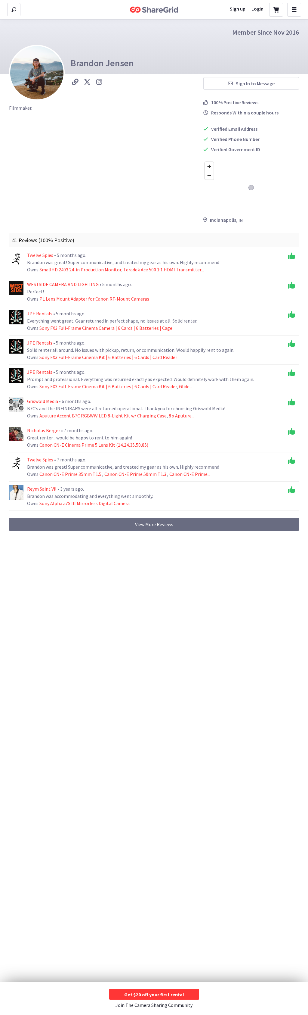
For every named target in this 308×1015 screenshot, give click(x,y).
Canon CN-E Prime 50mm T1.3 (135, 474)
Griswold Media (43, 401)
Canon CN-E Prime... (189, 474)
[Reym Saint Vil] (16, 492)
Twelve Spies (40, 255)
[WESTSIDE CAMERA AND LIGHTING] (16, 288)
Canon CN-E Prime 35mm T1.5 (70, 474)
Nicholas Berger (44, 430)
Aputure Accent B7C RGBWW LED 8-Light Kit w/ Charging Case (103, 416)
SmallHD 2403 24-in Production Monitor (80, 270)
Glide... (185, 386)
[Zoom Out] (209, 175)
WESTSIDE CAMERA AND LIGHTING (63, 284)
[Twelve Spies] (16, 258)
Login (257, 9)
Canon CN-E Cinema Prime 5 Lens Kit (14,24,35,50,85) (93, 445)
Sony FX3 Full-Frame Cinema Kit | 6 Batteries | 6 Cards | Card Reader (108, 357)
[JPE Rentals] (16, 317)
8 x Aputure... (181, 416)
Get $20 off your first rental (154, 995)
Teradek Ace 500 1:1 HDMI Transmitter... (163, 270)
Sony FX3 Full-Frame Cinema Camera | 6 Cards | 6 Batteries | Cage (105, 328)
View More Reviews (154, 524)
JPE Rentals (40, 314)
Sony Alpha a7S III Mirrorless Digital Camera (84, 503)
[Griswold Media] (16, 405)
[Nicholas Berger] (16, 434)
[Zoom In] (209, 166)
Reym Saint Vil (42, 489)
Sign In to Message (255, 83)
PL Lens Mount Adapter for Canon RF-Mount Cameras (94, 299)
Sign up (237, 9)
